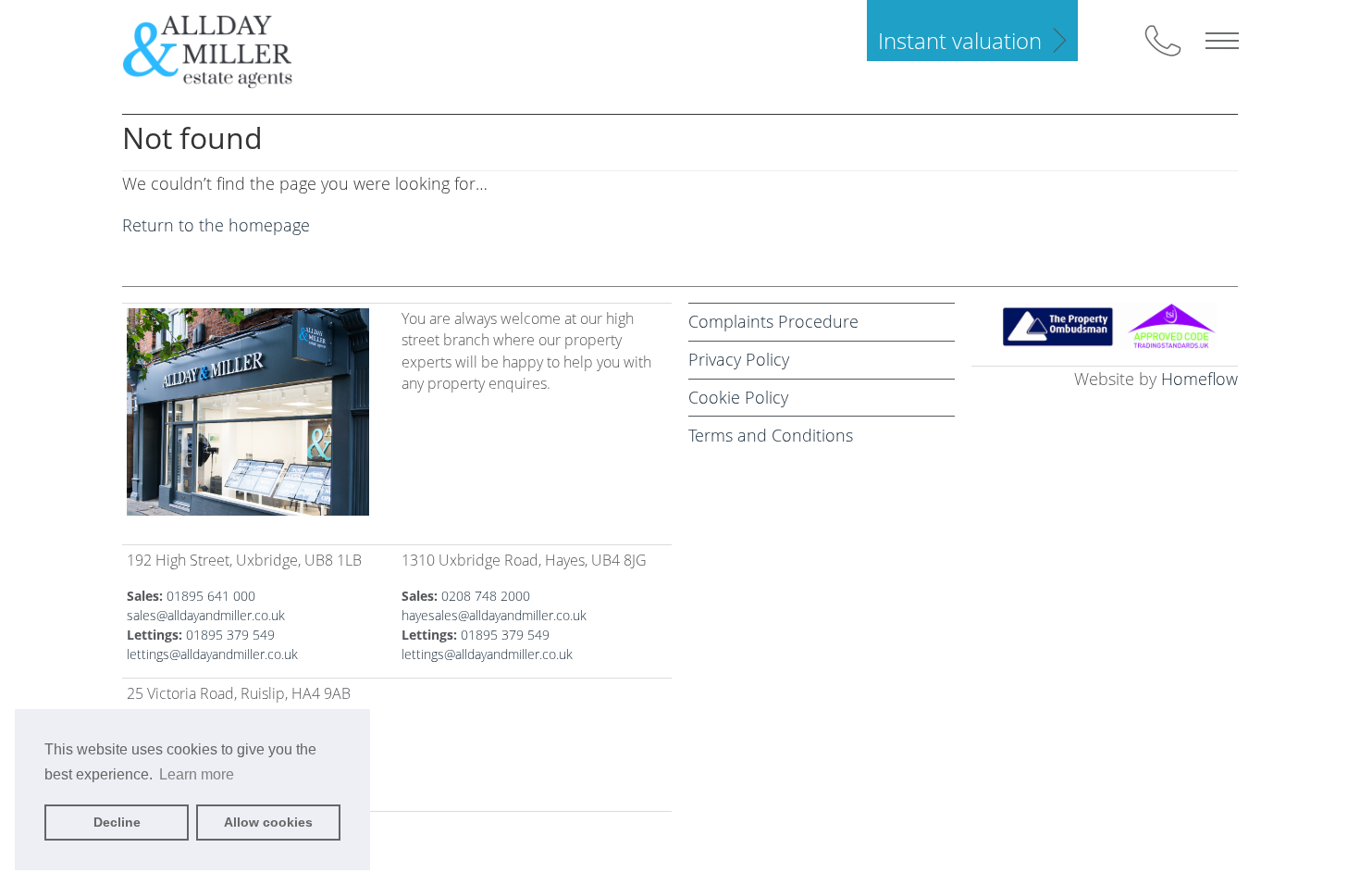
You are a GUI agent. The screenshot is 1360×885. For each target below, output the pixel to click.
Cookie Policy (738, 397)
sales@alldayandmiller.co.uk (206, 615)
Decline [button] (117, 822)
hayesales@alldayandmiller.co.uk (494, 615)
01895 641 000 (211, 596)
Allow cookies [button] (268, 822)
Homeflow (1199, 379)
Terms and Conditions (770, 435)
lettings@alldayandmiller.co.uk (212, 654)
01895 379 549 (230, 634)
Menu (1222, 41)
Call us (1162, 40)
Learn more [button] (196, 774)
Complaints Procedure (773, 321)
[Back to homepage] (223, 49)
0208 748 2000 (485, 596)
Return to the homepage (216, 225)
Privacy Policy (738, 359)
